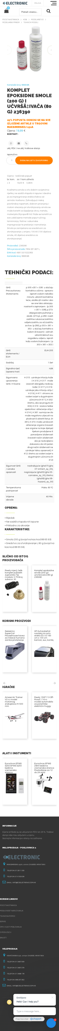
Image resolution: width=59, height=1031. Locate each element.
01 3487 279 (19, 968)
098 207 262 (19, 980)
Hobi (25, 19)
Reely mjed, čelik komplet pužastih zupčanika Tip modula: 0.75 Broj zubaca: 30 (13, 574)
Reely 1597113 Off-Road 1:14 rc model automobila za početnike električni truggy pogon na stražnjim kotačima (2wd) (44, 704)
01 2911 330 (19, 870)
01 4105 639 (19, 876)
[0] (6, 11)
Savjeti (3, 938)
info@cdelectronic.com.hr (24, 882)
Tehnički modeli (30, 22)
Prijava (37, 3)
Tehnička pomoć (7, 916)
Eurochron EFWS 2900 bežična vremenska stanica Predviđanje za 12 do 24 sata (44, 768)
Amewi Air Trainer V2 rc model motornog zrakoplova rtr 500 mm (14, 701)
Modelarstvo (37, 19)
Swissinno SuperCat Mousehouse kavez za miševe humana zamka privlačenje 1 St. (15, 636)
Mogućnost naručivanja (11, 911)
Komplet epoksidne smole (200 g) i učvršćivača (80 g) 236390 (44, 573)
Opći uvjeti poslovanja (11, 927)
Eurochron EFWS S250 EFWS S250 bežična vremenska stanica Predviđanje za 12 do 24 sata (14, 770)
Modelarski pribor (11, 22)
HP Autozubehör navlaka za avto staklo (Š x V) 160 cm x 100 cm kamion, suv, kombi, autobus (44, 636)
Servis (3, 921)
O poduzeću (5, 932)
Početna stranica (10, 19)
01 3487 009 (19, 962)
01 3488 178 (19, 974)
